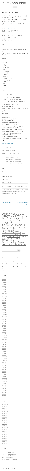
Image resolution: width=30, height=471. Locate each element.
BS (21, 186)
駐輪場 (4, 193)
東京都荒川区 (4, 438)
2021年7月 (4, 387)
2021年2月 (4, 395)
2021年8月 (4, 385)
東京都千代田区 (5, 411)
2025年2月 (4, 310)
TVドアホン (7, 218)
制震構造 (23, 237)
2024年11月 (4, 316)
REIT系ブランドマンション (15, 215)
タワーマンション (19, 227)
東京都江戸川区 (5, 427)
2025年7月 (4, 302)
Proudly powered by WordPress (8, 468)
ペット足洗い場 (15, 235)
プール (23, 233)
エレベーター (16, 188)
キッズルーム (21, 224)
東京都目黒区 (4, 434)
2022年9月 (4, 362)
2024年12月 (4, 314)
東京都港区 (4, 433)
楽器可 (18, 191)
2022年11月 (4, 358)
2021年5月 (4, 390)
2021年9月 (4, 383)
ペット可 (13, 189)
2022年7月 (4, 365)
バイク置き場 (8, 189)
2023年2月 (4, 353)
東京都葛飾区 (4, 440)
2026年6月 (4, 282)
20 (13, 264)
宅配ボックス (6, 191)
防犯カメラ (23, 191)
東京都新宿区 (4, 422)
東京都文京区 (4, 420)
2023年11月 (4, 337)
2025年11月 (4, 295)
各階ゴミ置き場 (7, 238)
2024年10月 (4, 318)
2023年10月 (4, 339)
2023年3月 (4, 351)
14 (17, 263)
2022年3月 (4, 372)
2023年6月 (4, 346)
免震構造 (4, 237)
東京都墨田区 (4, 417)
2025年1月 (4, 312)
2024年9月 (4, 319)
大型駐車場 (16, 238)
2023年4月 (4, 349)
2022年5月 (4, 369)
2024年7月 (4, 323)
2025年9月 (4, 298)
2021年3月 (4, 394)
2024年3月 (4, 330)
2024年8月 (4, 321)
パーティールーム (7, 233)
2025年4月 (4, 307)
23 (24, 264)
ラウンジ (17, 189)
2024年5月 (4, 326)
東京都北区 (4, 410)
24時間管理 (18, 186)
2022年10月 (4, 360)
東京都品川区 (4, 415)
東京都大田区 (4, 418)
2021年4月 (4, 392)
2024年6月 (4, 325)
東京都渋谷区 (10, 186)
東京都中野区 (4, 408)
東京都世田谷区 (5, 404)
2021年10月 (4, 381)
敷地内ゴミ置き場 (13, 191)
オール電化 (5, 224)
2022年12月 (4, 356)
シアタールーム (6, 227)
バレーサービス (17, 231)
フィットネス (17, 233)
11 (6, 263)
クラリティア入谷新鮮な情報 (8, 452)
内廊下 (10, 236)
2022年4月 (4, 371)
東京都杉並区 (4, 424)
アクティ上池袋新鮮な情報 (7, 457)
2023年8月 (4, 342)
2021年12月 (4, 378)
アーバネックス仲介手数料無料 (15, 3)
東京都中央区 (4, 406)
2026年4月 (4, 286)
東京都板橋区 (4, 425)
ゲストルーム (6, 226)
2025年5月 (4, 305)
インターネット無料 (11, 220)
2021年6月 (4, 388)
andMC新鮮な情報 (7, 202)
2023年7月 (4, 344)
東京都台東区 (4, 413)
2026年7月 (4, 280)
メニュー (15, 6)
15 (21, 263)
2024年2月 (4, 332)
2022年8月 (4, 364)
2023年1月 (4, 355)
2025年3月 (4, 309)
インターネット (9, 188)
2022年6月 (4, 367)
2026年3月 (4, 287)
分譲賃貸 (21, 189)
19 (9, 264)
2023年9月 (4, 341)
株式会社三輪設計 (12, 28)
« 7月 (3, 270)
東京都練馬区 (4, 436)
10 (2, 263)
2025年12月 (4, 293)
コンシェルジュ (16, 225)
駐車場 (16, 244)
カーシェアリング (13, 224)
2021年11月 (4, 379)
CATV (24, 186)
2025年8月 (4, 300)
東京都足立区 (4, 443)
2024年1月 (4, 333)
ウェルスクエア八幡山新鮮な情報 (9, 454)
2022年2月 (4, 374)
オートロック (22, 188)
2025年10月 (4, 296)
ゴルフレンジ (25, 225)
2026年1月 (4, 291)
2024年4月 (4, 328)
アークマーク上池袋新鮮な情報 (8, 456)
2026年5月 (4, 284)
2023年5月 (4, 348)
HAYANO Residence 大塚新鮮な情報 (9, 459)
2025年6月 (4, 303)
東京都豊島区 (4, 441)
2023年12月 (4, 335)
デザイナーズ (8, 228)
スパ (11, 227)
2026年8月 (4, 279)
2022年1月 (4, 376)
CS (26, 186)
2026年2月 (4, 289)
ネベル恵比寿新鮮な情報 (7, 143)
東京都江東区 (4, 429)
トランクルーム (20, 229)
